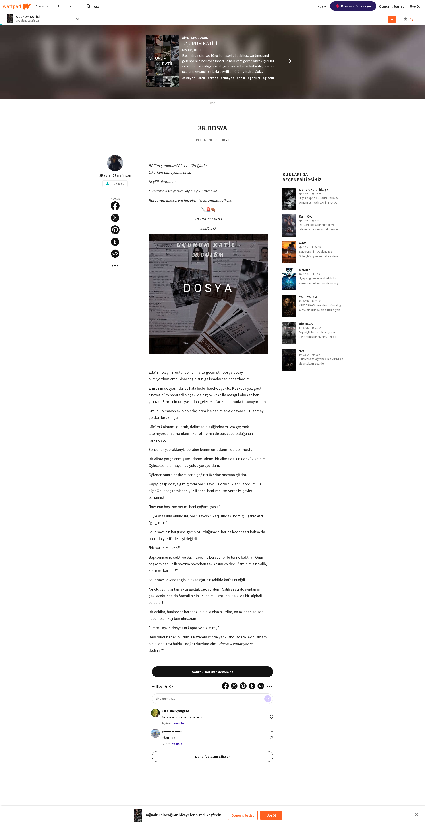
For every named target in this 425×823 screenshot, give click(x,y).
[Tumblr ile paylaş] (115, 241)
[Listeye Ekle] (392, 19)
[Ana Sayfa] (17, 6)
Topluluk (64, 6)
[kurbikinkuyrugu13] (155, 713)
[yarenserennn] (155, 733)
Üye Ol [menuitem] (415, 6)
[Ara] (89, 6)
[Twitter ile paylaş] (115, 217)
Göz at (40, 6)
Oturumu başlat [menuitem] (391, 6)
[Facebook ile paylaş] (115, 205)
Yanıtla (179, 723)
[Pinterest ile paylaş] (115, 229)
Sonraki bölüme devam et (212, 672)
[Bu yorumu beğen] (271, 717)
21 (227, 140)
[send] (267, 698)
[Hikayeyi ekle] (115, 253)
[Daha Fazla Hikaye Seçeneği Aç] (115, 265)
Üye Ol (271, 815)
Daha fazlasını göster (212, 756)
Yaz (321, 6)
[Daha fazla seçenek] (271, 711)
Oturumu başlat (242, 815)
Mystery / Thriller (193, 50)
